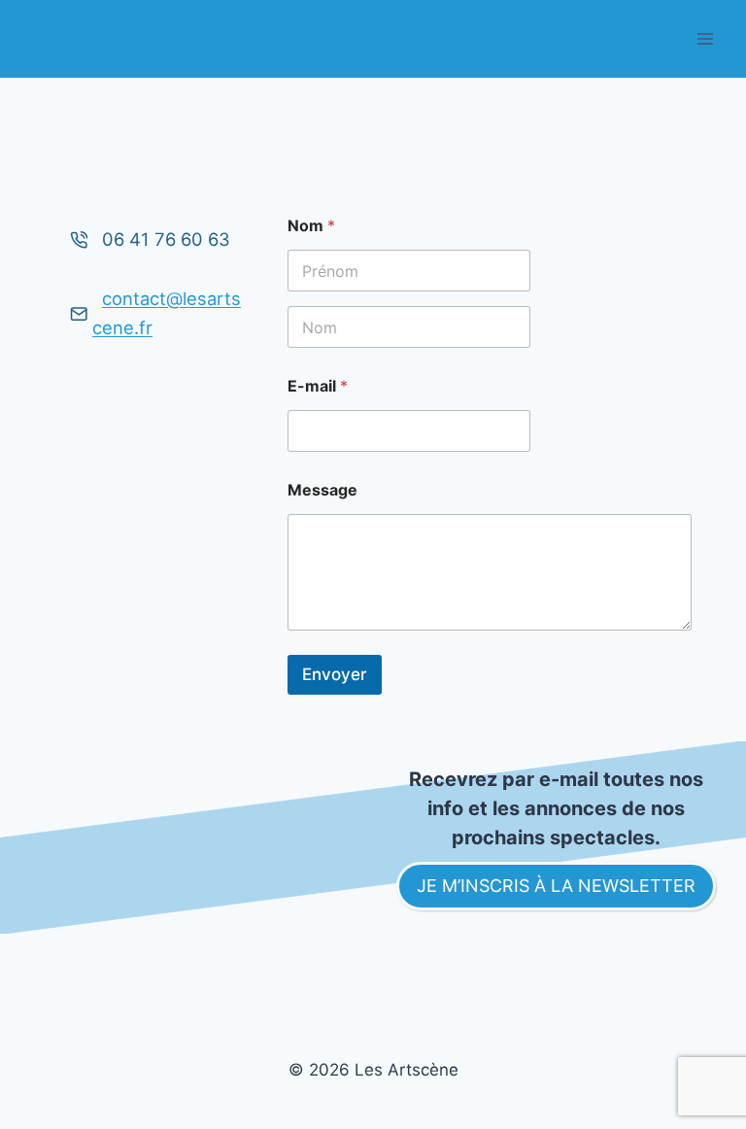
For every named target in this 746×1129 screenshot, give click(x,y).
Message (322, 490)
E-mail (318, 386)
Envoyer (334, 674)
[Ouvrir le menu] (705, 38)
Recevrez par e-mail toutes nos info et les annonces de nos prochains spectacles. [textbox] (558, 808)
